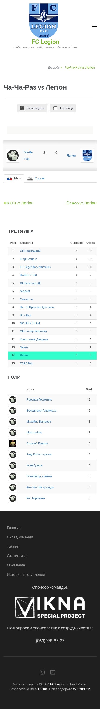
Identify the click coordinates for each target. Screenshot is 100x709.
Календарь (36, 108)
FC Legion (45, 41)
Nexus (24, 347)
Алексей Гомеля (37, 443)
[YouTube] (52, 673)
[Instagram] (42, 673)
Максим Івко (34, 432)
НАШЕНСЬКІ (28, 275)
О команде (16, 565)
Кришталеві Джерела (34, 339)
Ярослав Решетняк (39, 399)
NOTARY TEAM (30, 323)
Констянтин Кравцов (40, 487)
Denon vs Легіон (81, 202)
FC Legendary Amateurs (35, 267)
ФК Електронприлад (33, 331)
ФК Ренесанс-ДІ (30, 283)
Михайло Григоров (39, 421)
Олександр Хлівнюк (39, 476)
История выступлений (26, 574)
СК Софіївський (30, 251)
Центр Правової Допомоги (37, 307)
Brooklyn (25, 315)
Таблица (67, 108)
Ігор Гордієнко (36, 498)
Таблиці (13, 546)
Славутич (26, 299)
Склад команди (20, 537)
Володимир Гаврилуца (41, 410)
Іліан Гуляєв (34, 465)
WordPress (82, 689)
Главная (14, 527)
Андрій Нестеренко (39, 454)
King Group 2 (28, 259)
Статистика (17, 555)
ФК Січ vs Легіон (18, 202)
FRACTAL (26, 363)
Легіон (71, 155)
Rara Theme (39, 689)
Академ (25, 291)
